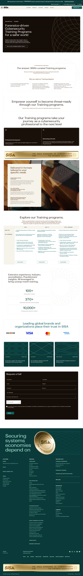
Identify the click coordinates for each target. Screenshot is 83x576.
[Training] (16, 21)
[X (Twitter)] (74, 551)
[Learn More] (21, 262)
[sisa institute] (8, 21)
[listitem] (41, 407)
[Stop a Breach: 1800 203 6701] (68, 4)
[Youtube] (79, 551)
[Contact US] (77, 7)
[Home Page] (6, 8)
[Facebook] (70, 551)
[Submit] (10, 413)
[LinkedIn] (77, 551)
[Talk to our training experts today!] (16, 46)
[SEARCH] (79, 4)
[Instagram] (72, 551)
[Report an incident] (55, 4)
